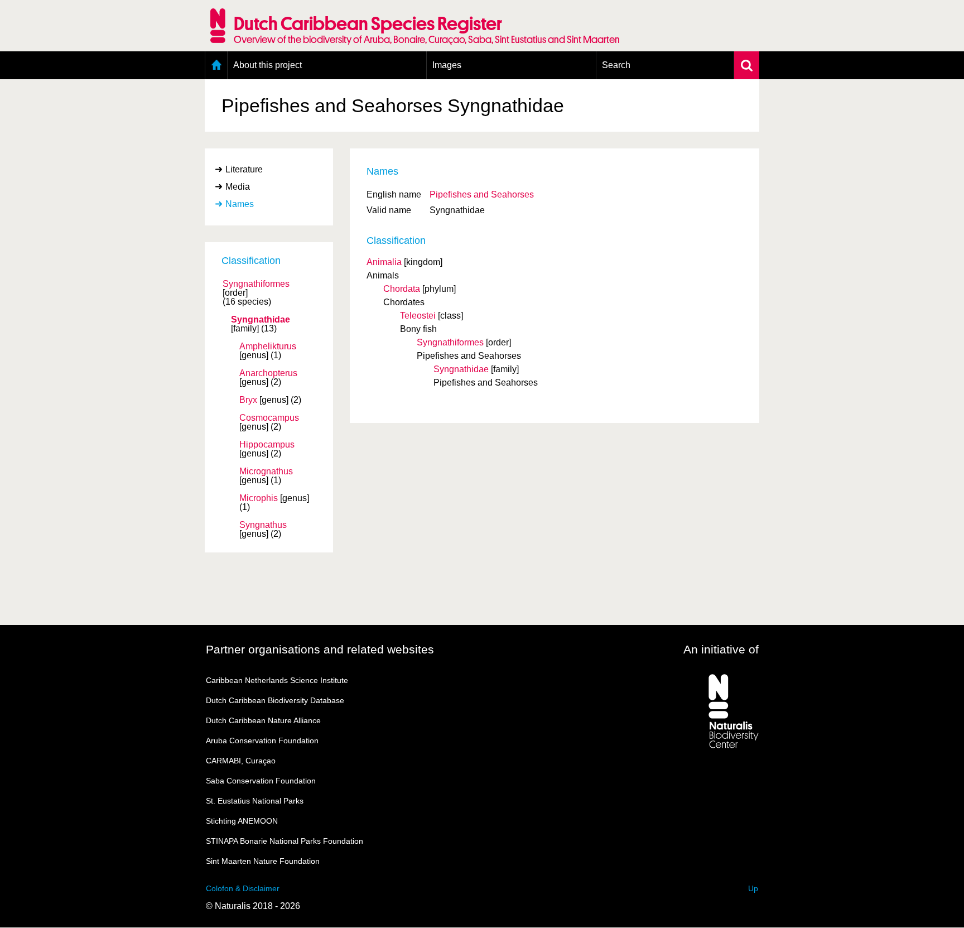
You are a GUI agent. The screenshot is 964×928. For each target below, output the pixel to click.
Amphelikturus (267, 346)
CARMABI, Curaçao (241, 760)
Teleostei (418, 315)
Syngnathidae (260, 319)
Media (237, 186)
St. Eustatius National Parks (254, 800)
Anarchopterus (268, 373)
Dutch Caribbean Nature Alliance (263, 720)
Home (216, 65)
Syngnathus (263, 525)
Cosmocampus (269, 417)
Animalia (384, 262)
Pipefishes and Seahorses (482, 194)
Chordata (401, 289)
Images (446, 65)
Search (616, 65)
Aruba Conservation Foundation (262, 740)
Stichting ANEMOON (242, 820)
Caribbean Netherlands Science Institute (277, 680)
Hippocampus (267, 444)
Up (753, 888)
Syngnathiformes (256, 284)
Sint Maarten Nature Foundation (263, 861)
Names (239, 204)
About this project (267, 65)
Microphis (258, 498)
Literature (244, 169)
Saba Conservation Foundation (261, 780)
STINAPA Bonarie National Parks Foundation (284, 840)
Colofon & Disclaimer (242, 888)
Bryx (248, 400)
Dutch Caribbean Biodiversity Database (275, 700)
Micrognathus (266, 471)
